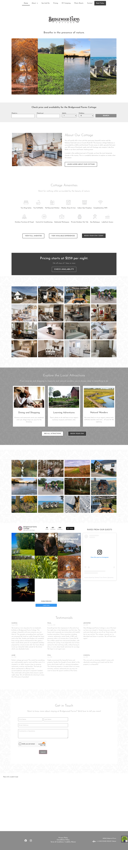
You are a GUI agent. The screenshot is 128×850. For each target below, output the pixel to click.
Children (81, 113)
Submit (43, 752)
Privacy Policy (63, 837)
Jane (13, 655)
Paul (49, 623)
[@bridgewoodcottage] (20, 528)
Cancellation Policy (63, 840)
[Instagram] (30, 840)
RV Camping (66, 3)
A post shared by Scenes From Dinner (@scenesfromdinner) (102, 577)
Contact (89, 3)
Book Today (100, 3)
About (34, 3)
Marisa (14, 623)
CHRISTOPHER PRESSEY (105, 841)
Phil (49, 655)
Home (26, 3)
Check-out (40, 113)
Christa (86, 655)
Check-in (14, 113)
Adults (64, 113)
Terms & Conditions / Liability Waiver (63, 842)
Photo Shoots (78, 3)
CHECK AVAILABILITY (64, 269)
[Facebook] (25, 840)
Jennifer (87, 623)
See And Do (46, 3)
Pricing (55, 3)
